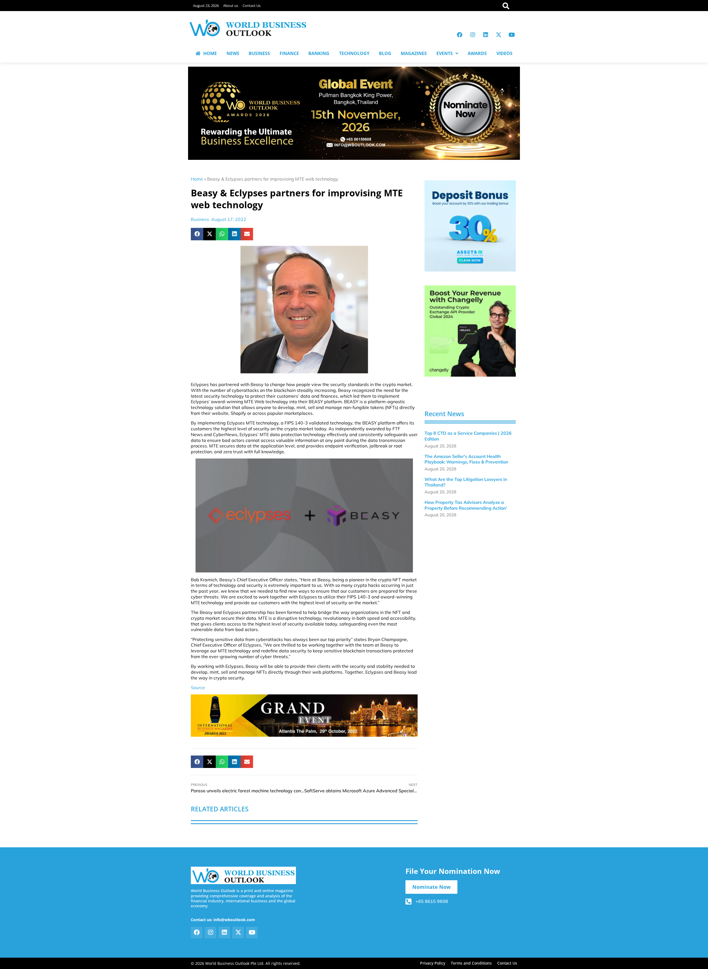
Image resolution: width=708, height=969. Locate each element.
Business (200, 219)
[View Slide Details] (470, 226)
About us (230, 5)
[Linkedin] (485, 34)
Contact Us (252, 5)
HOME (210, 53)
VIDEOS (504, 53)
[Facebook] (459, 34)
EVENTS (444, 53)
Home (197, 179)
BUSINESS (259, 53)
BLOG (385, 53)
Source (198, 687)
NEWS (233, 53)
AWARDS (477, 53)
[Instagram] (472, 34)
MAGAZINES (414, 53)
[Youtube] (511, 34)
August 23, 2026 (206, 5)
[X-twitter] (498, 34)
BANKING (318, 53)
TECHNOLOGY (354, 53)
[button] (197, 234)
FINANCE (289, 53)
